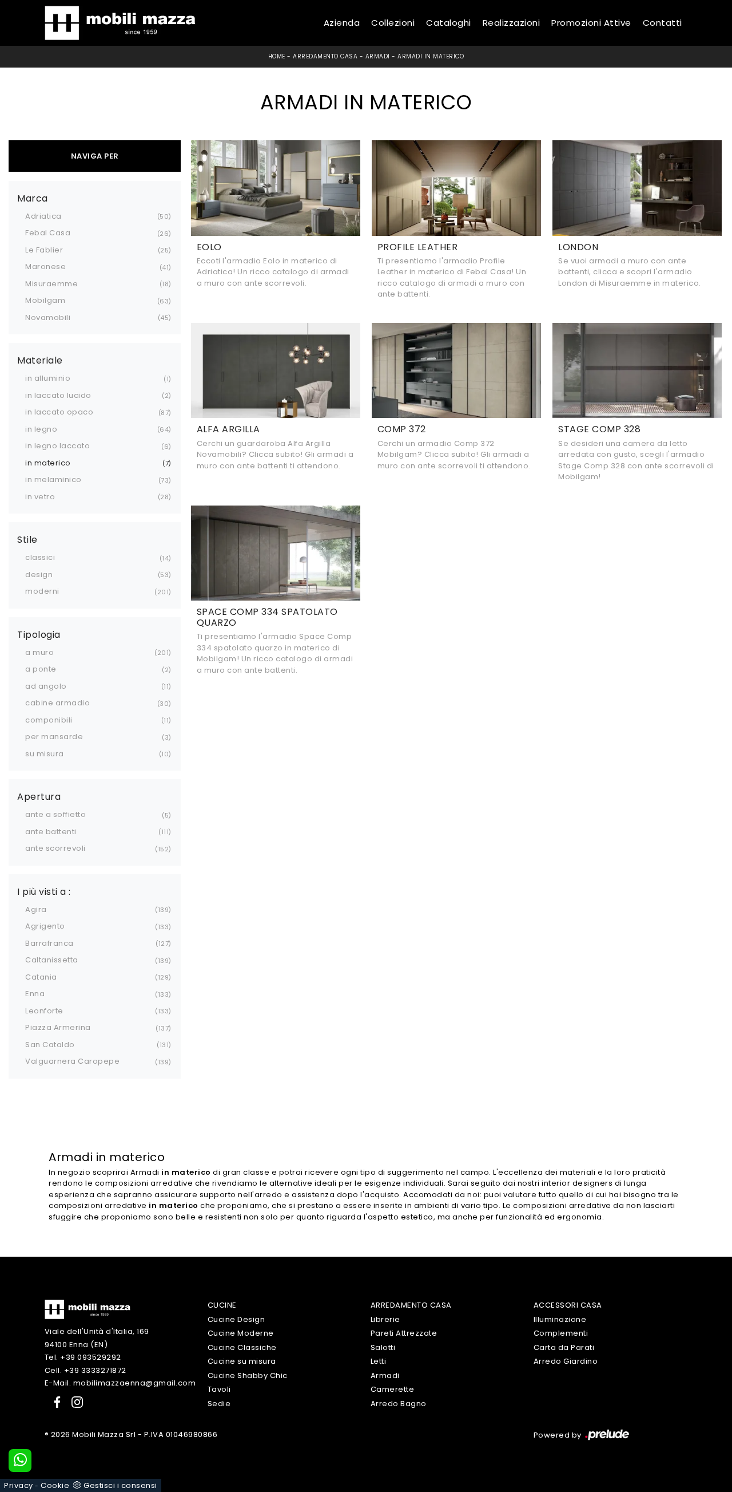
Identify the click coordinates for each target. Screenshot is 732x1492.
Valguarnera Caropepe (72, 1061)
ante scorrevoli (55, 848)
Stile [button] (27, 540)
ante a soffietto (55, 814)
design (39, 574)
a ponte (41, 669)
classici (40, 557)
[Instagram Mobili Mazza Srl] (74, 1401)
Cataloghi (448, 23)
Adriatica (43, 216)
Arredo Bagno (399, 1403)
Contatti (662, 23)
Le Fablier (44, 249)
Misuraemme (51, 283)
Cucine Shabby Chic (248, 1375)
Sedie (219, 1403)
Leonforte (44, 1010)
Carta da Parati (564, 1347)
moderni (42, 591)
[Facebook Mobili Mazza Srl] (55, 1401)
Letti (379, 1361)
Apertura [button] (39, 797)
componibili (49, 720)
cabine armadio (57, 702)
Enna (35, 993)
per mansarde (54, 736)
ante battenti (51, 831)
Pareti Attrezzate (404, 1333)
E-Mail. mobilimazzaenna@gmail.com (120, 1382)
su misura (44, 753)
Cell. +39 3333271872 (85, 1370)
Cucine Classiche (242, 1347)
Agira (36, 909)
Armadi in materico (430, 56)
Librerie (385, 1319)
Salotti (383, 1347)
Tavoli (219, 1389)
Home (276, 56)
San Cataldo (50, 1044)
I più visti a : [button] (44, 892)
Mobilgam (45, 300)
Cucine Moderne (241, 1333)
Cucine (222, 1305)
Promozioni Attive (591, 23)
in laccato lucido (58, 395)
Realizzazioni (511, 23)
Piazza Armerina (58, 1027)
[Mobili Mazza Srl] (87, 1309)
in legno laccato (57, 445)
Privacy (18, 1485)
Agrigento (45, 926)
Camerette (393, 1389)
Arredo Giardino (566, 1361)
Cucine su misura (242, 1361)
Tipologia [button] (39, 635)
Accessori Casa (568, 1305)
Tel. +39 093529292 (83, 1357)
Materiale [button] (40, 360)
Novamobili (47, 317)
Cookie (55, 1485)
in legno (41, 429)
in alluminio (47, 378)
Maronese (45, 266)
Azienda (342, 23)
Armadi (377, 56)
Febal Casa (47, 232)
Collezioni (393, 23)
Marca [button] (32, 198)
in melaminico (53, 479)
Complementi (561, 1333)
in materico (48, 462)
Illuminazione (560, 1319)
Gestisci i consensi (120, 1485)
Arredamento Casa (325, 56)
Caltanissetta (51, 959)
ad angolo (46, 686)
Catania (41, 977)
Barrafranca (49, 943)
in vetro (40, 496)
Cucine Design (236, 1319)
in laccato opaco (59, 411)
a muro (39, 652)
